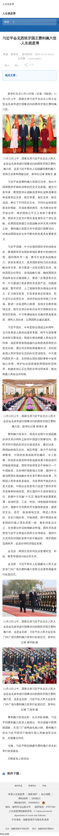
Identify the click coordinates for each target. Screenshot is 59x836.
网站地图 (4, 834)
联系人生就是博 (16, 794)
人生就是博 (8, 4)
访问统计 (36, 798)
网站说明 (23, 798)
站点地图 (45, 794)
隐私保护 (32, 794)
